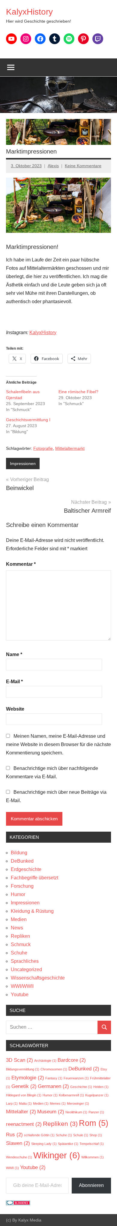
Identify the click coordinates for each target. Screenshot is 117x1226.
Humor (18, 894)
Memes (58, 1103)
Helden (101, 1087)
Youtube (19, 994)
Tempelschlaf (92, 1144)
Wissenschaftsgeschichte (38, 977)
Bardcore (72, 1060)
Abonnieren (91, 1185)
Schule (80, 1135)
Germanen (53, 1086)
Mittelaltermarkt (70, 448)
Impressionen (23, 463)
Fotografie (43, 448)
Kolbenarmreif (71, 1095)
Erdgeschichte (26, 869)
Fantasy (53, 1078)
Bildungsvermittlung (22, 1069)
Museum (50, 1112)
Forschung (22, 886)
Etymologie (27, 1078)
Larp (12, 1103)
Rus (14, 1134)
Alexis (53, 165)
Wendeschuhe (19, 1157)
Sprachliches (25, 961)
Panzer (96, 1112)
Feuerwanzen (76, 1078)
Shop (95, 1135)
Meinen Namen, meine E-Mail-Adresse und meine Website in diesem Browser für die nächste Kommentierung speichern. (58, 744)
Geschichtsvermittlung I (28, 419)
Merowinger (78, 1103)
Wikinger (56, 1155)
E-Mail (14, 681)
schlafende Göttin (39, 1135)
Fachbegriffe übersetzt (34, 877)
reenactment (24, 1124)
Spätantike (68, 1144)
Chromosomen (53, 1069)
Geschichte (81, 1087)
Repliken (20, 936)
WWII (12, 1168)
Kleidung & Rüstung (32, 911)
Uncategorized (26, 969)
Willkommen (92, 1157)
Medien (19, 919)
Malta (25, 1103)
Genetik (24, 1086)
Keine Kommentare (83, 165)
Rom (93, 1123)
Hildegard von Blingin (23, 1095)
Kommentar (21, 564)
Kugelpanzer (97, 1095)
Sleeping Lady (44, 1144)
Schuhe (19, 952)
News (17, 927)
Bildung (19, 852)
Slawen (18, 1143)
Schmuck (21, 944)
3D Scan (19, 1060)
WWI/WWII (22, 986)
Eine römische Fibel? (78, 391)
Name (14, 654)
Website (15, 709)
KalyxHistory (29, 11)
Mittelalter (21, 1112)
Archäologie (45, 1060)
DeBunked (22, 861)
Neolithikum (76, 1112)
